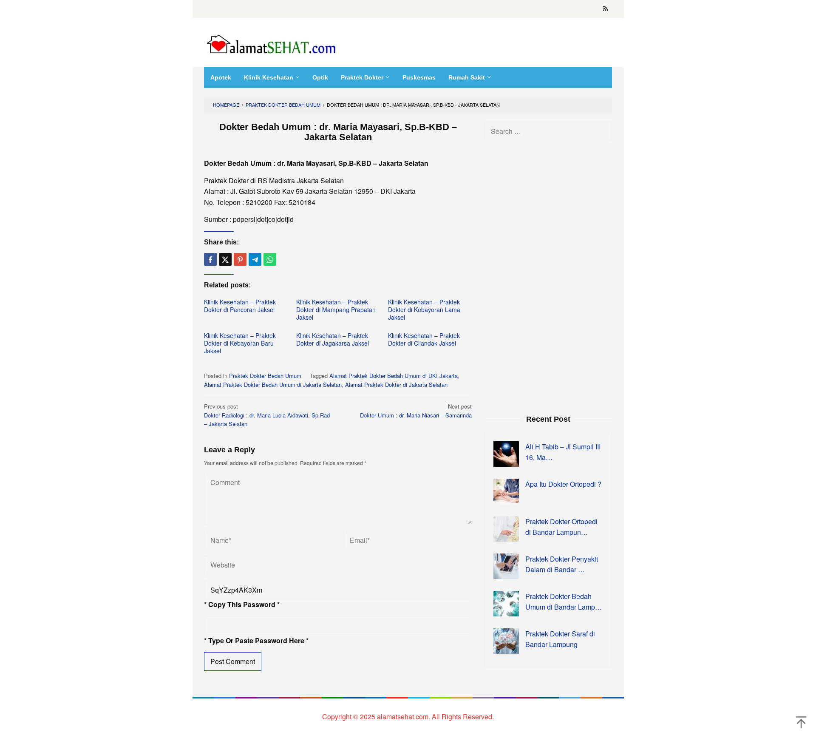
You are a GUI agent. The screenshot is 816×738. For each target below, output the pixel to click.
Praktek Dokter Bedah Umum (265, 376)
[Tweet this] (225, 259)
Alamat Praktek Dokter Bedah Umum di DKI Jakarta (393, 376)
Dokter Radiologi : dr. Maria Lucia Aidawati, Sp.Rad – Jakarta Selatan (267, 415)
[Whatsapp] (270, 259)
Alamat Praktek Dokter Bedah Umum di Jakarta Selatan (273, 384)
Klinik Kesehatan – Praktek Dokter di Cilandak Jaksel (424, 339)
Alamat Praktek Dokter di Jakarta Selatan (396, 384)
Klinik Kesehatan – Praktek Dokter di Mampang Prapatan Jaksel (336, 309)
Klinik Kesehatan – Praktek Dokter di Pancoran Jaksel (240, 306)
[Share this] (210, 259)
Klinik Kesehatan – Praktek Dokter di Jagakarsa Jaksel (332, 339)
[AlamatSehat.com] (272, 42)
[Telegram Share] (255, 259)
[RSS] (605, 9)
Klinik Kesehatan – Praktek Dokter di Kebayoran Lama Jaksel (424, 309)
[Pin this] (240, 259)
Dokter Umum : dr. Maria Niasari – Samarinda (416, 410)
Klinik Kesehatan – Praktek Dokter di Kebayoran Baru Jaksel (240, 343)
